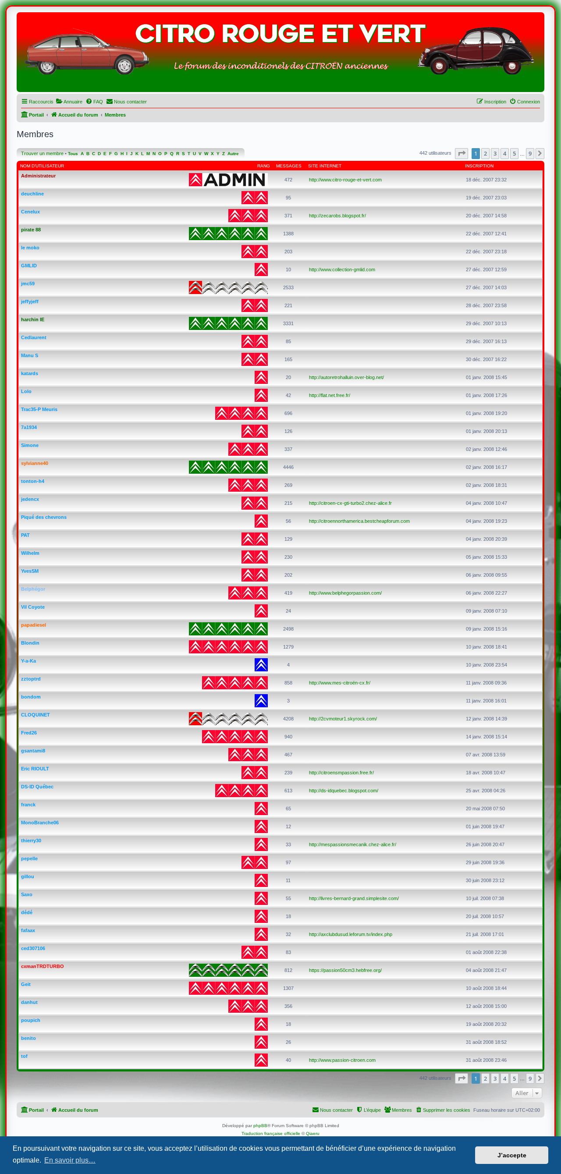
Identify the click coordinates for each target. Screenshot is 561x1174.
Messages (289, 165)
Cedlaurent (33, 337)
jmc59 (28, 283)
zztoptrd (31, 678)
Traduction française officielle (270, 1133)
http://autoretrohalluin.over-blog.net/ (346, 377)
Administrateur (38, 175)
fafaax (28, 930)
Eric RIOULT (35, 768)
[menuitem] (69, 101)
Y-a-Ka (28, 660)
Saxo (26, 894)
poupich (30, 1020)
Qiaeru (313, 1133)
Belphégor (33, 589)
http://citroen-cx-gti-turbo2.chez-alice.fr (350, 503)
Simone (30, 445)
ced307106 (33, 948)
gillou (27, 876)
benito (28, 1038)
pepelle (29, 858)
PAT (25, 535)
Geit (26, 984)
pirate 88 (31, 229)
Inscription (479, 165)
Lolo (26, 391)
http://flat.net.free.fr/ (329, 395)
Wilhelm (30, 553)
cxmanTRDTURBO (42, 966)
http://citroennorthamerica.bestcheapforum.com (359, 521)
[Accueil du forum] (280, 54)
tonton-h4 (32, 481)
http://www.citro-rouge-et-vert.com (345, 179)
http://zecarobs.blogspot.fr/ (337, 215)
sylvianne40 (34, 463)
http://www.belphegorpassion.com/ (345, 593)
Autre (233, 153)
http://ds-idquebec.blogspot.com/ (343, 790)
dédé (26, 912)
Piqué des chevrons (44, 517)
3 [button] (495, 153)
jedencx (30, 499)
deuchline (32, 193)
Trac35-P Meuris (39, 409)
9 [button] (530, 153)
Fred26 (29, 732)
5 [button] (514, 153)
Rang (263, 165)
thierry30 (31, 840)
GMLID (29, 265)
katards (29, 373)
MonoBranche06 (40, 822)
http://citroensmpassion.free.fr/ (341, 772)
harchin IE (32, 319)
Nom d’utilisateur (42, 165)
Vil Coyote (33, 607)
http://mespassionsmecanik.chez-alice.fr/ (352, 844)
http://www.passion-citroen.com (342, 1060)
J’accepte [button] (511, 1155)
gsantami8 (33, 750)
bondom (31, 696)
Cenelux (30, 211)
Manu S (29, 355)
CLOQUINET (35, 714)
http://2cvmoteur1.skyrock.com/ (343, 718)
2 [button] (485, 153)
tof (24, 1056)
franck (28, 804)
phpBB (260, 1125)
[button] (461, 153)
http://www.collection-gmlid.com (342, 269)
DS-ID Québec (37, 786)
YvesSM (30, 571)
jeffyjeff (30, 301)
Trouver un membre (42, 153)
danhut (29, 1002)
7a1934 (29, 427)
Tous (73, 153)
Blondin (30, 643)
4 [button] (504, 153)
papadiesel (33, 625)
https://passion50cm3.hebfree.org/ (345, 970)
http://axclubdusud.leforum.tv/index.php (350, 934)
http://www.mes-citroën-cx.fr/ (339, 682)
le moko (30, 247)
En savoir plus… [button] (70, 1160)
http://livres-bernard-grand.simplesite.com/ (354, 898)
